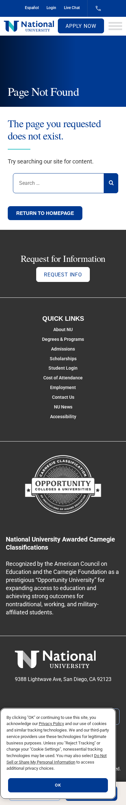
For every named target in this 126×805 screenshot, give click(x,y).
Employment (63, 387)
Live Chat (72, 8)
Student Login (63, 368)
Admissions (63, 349)
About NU (63, 329)
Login (51, 8)
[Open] (115, 26)
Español (32, 8)
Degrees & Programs (63, 339)
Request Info (63, 275)
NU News (63, 406)
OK (58, 785)
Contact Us (63, 397)
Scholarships (63, 358)
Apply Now (81, 26)
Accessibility (63, 416)
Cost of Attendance (63, 377)
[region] (58, 753)
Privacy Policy (51, 723)
